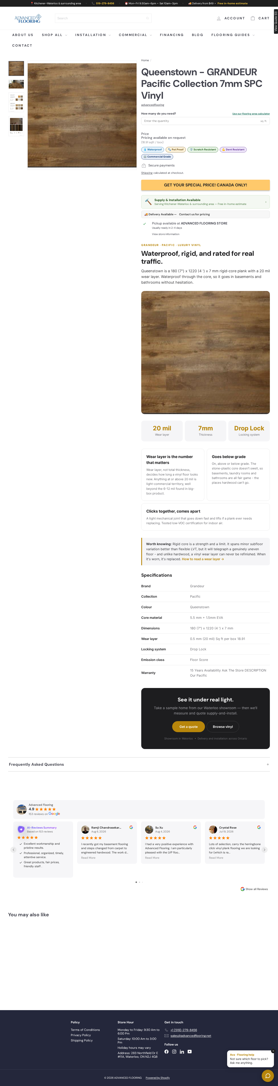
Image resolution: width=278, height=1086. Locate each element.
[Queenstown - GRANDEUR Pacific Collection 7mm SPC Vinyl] (28, 961)
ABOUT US (23, 35)
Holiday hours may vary (134, 1048)
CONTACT (22, 45)
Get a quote (188, 727)
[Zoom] (82, 115)
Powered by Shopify (158, 1077)
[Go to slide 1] (136, 882)
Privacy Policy (81, 1035)
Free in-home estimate (233, 3)
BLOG (197, 35)
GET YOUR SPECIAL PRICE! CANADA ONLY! (205, 185)
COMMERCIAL (134, 35)
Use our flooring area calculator (251, 114)
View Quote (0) (276, 21)
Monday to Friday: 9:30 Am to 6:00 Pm (139, 1032)
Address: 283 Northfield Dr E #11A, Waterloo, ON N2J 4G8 (138, 1055)
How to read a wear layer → (203, 559)
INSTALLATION (91, 35)
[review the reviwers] (131, 828)
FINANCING (172, 35)
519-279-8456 (105, 3)
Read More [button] (88, 858)
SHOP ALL (53, 35)
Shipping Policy (82, 1040)
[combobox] (103, 18)
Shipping (147, 173)
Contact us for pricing (194, 214)
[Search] (147, 18)
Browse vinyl (223, 727)
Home (145, 60)
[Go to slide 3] (142, 882)
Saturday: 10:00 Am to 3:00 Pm (137, 1040)
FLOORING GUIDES (231, 35)
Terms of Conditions (85, 1030)
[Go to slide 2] (139, 882)
